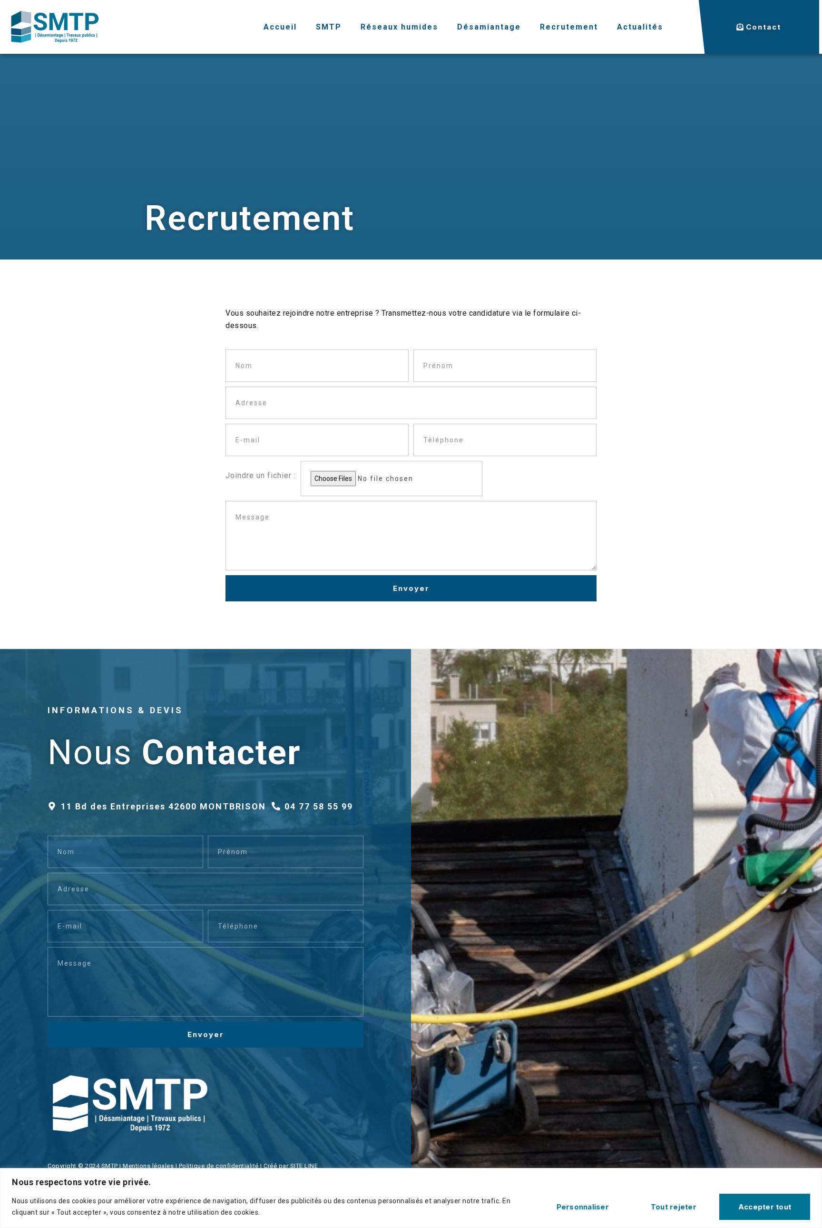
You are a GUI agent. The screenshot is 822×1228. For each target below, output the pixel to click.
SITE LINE (304, 1165)
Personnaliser (583, 1206)
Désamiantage (489, 26)
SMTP (329, 26)
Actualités (640, 26)
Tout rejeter (673, 1206)
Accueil (280, 26)
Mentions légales (148, 1165)
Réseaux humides (399, 26)
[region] (411, 1198)
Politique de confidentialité (219, 1165)
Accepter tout (764, 1206)
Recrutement (569, 26)
